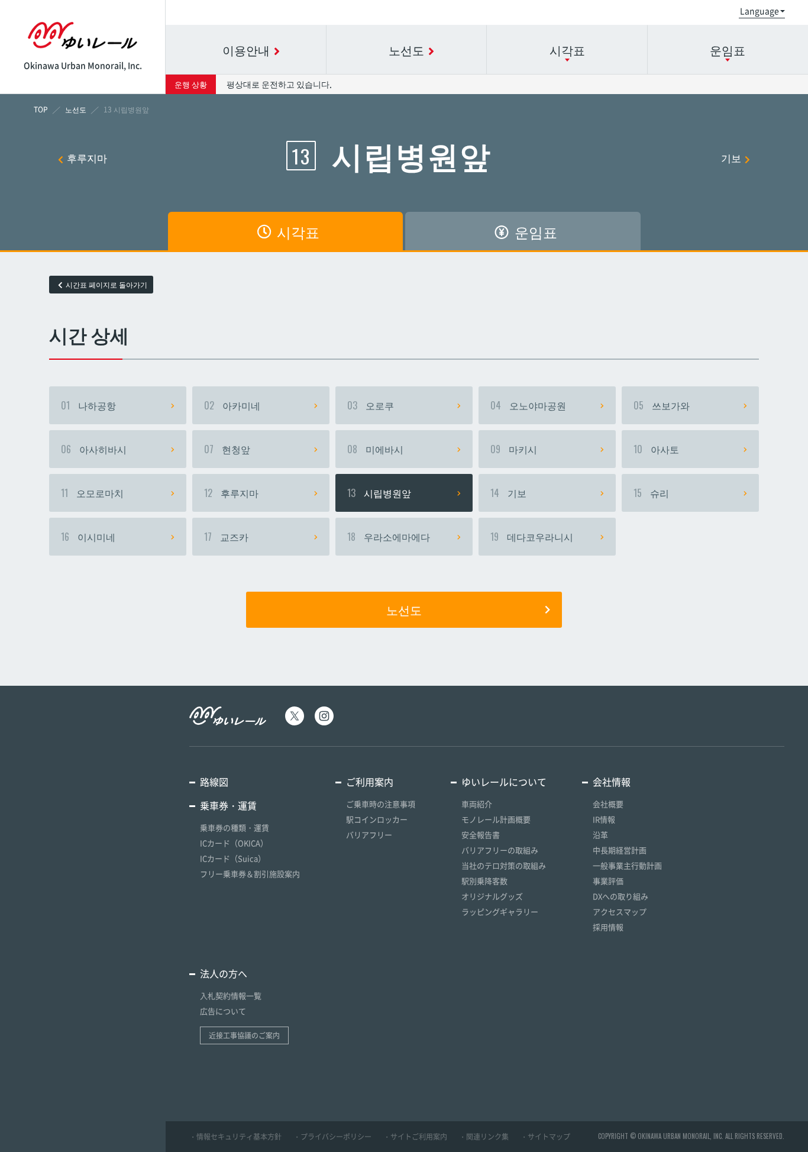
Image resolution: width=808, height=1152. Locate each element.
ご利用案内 (369, 782)
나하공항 (88, 405)
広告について (223, 1011)
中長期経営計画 (620, 850)
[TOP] (41, 109)
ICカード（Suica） (233, 858)
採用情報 (608, 926)
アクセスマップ (620, 911)
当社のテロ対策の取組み (503, 865)
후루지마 (87, 157)
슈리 (651, 493)
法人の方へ (223, 973)
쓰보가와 (662, 405)
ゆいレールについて (504, 782)
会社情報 (612, 782)
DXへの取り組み (620, 896)
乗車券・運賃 (228, 805)
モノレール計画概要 (496, 819)
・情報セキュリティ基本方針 (235, 1136)
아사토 (656, 449)
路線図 (214, 782)
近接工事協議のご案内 (244, 1035)
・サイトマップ (545, 1136)
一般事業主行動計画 (627, 865)
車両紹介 (476, 803)
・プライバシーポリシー (332, 1136)
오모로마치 (92, 493)
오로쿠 (370, 405)
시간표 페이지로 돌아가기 (106, 284)
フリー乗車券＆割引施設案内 (250, 873)
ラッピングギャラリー (499, 911)
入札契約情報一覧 (230, 995)
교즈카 (226, 537)
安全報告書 (480, 834)
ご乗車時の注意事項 (380, 803)
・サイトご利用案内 (415, 1136)
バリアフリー (369, 834)
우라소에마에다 (388, 537)
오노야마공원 (528, 405)
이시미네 (88, 537)
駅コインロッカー (377, 819)
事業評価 (608, 880)
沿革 (600, 834)
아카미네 (232, 405)
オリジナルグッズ (492, 896)
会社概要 (608, 803)
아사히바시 (94, 449)
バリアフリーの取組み (499, 850)
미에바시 (375, 449)
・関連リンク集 (484, 1136)
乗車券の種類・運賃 (234, 827)
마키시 (513, 449)
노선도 (404, 609)
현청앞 (227, 449)
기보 (731, 157)
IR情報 (604, 819)
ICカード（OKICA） (234, 842)
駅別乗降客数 (484, 880)
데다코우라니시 (531, 537)
